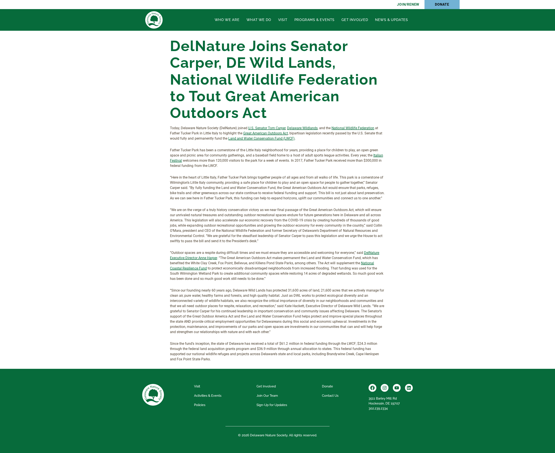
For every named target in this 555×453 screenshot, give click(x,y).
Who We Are (227, 20)
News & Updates (391, 20)
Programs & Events (314, 20)
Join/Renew (408, 4)
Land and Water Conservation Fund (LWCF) (261, 138)
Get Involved (354, 20)
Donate (442, 4)
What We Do (258, 20)
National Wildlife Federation (352, 128)
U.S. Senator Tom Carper (267, 128)
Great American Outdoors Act (265, 133)
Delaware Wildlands (302, 128)
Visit (282, 20)
